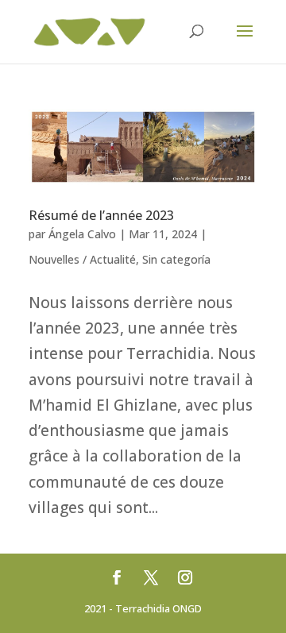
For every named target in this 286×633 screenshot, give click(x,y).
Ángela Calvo (82, 233)
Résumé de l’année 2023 (101, 215)
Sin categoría (176, 259)
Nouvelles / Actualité (82, 259)
